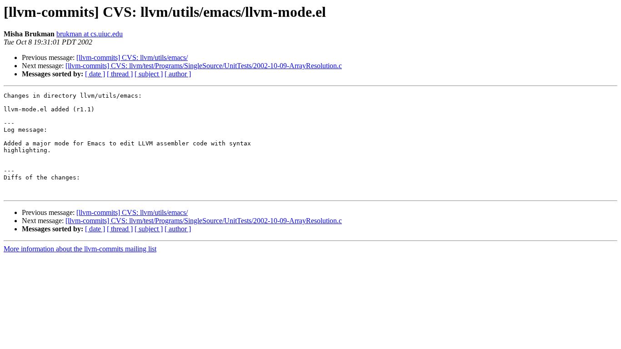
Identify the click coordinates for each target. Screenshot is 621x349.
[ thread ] (120, 74)
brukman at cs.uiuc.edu (89, 34)
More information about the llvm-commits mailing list (80, 249)
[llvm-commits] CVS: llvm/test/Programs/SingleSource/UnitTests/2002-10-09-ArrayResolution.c (203, 66)
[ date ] (95, 74)
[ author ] (178, 74)
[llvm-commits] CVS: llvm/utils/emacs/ (132, 57)
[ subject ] (149, 74)
